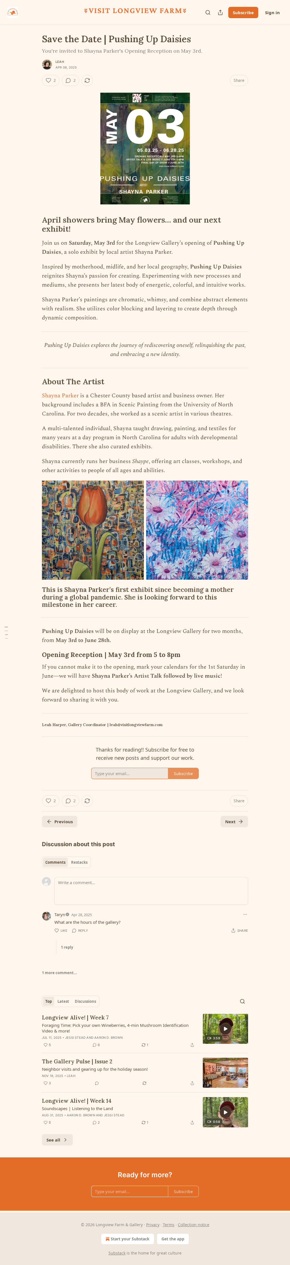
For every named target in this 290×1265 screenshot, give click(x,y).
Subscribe (243, 12)
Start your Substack (130, 1238)
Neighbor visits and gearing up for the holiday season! (95, 1069)
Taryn (59, 914)
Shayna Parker (60, 395)
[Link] (34, 224)
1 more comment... (59, 972)
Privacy (152, 1224)
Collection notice (193, 1224)
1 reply (67, 947)
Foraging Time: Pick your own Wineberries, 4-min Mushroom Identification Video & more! (115, 1028)
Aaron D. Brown (108, 1038)
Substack (116, 1253)
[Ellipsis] (245, 914)
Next (230, 821)
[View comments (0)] (97, 1083)
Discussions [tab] (85, 1001)
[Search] (208, 12)
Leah (60, 62)
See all (53, 1140)
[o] (225, 1028)
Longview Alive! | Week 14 (77, 1100)
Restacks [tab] (79, 862)
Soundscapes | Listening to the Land (77, 1108)
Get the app (172, 1238)
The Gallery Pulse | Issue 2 (77, 1061)
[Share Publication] (220, 12)
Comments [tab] (55, 862)
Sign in (272, 12)
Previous (63, 821)
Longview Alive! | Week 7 (75, 1017)
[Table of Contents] (6, 632)
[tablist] (66, 862)
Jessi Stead (75, 1038)
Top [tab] (48, 1001)
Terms (168, 1224)
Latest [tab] (63, 1001)
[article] (145, 1031)
